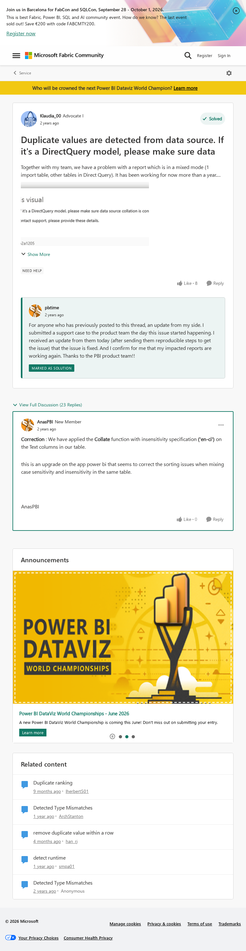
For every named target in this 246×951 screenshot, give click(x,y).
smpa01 (67, 866)
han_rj (72, 841)
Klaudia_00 (50, 116)
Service (25, 73)
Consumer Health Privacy (88, 937)
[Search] (188, 55)
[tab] (120, 736)
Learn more (186, 88)
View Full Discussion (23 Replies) (50, 405)
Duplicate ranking (52, 782)
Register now (21, 33)
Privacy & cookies (164, 923)
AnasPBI (45, 422)
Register (204, 55)
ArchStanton (71, 816)
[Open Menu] (229, 73)
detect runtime (49, 857)
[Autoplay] (112, 736)
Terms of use (199, 923)
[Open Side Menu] (16, 55)
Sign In (224, 55)
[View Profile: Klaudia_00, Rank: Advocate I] (29, 119)
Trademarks (229, 923)
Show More (39, 254)
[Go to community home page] (64, 55)
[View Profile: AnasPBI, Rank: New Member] (27, 425)
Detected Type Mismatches (63, 807)
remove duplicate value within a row (73, 832)
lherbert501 (77, 791)
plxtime (52, 307)
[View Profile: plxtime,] (35, 310)
